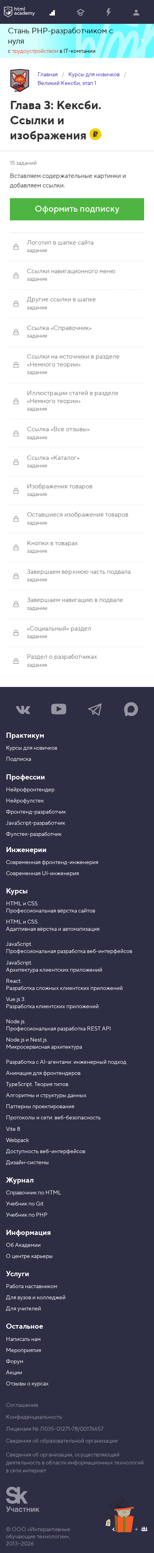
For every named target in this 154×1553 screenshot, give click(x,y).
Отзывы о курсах (27, 1383)
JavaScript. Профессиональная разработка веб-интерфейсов (69, 948)
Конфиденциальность (34, 1417)
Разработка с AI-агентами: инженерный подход (66, 1062)
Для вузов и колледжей (36, 1297)
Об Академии (23, 1245)
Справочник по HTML (33, 1192)
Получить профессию (80, 12)
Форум (14, 1361)
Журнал (20, 1180)
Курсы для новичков (94, 74)
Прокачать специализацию (108, 12)
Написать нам (23, 1339)
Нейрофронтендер (30, 789)
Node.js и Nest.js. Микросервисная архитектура (44, 1043)
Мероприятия (23, 1350)
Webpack (17, 1140)
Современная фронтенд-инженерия (52, 862)
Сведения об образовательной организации (62, 1441)
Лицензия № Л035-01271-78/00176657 (54, 1429)
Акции (14, 1372)
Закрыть (142, 41)
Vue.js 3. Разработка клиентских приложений (52, 1003)
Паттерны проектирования (40, 1106)
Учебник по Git (24, 1204)
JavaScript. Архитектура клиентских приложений (54, 966)
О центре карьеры (29, 1256)
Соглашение (22, 1405)
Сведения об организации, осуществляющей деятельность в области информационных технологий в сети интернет (75, 1462)
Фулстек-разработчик (34, 834)
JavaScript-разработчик (35, 823)
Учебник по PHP (26, 1215)
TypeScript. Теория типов (37, 1084)
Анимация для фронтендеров (43, 1073)
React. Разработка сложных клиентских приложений (64, 985)
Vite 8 (13, 1129)
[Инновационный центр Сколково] (22, 1499)
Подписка (18, 759)
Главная (48, 74)
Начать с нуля (53, 12)
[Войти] (136, 12)
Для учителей (23, 1308)
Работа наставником (31, 1286)
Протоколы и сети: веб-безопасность (53, 1117)
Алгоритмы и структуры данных (46, 1095)
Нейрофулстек (25, 800)
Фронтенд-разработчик (36, 812)
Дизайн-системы (27, 1162)
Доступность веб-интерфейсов (45, 1151)
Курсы (17, 891)
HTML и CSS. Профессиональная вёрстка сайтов (50, 907)
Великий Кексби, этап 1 (67, 83)
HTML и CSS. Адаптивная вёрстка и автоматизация (53, 925)
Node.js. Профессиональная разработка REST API (58, 1025)
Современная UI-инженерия (42, 873)
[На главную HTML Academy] (19, 12)
